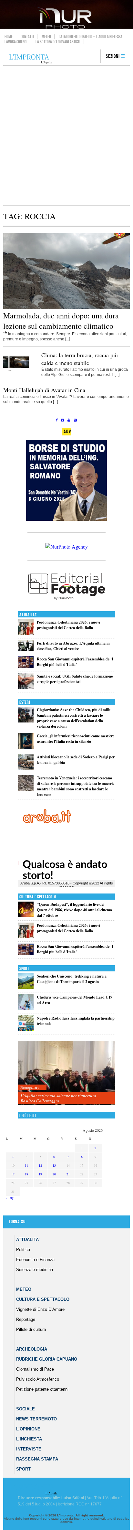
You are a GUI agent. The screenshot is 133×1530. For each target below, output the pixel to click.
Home (9, 36)
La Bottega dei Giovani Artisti (58, 41)
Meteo (46, 36)
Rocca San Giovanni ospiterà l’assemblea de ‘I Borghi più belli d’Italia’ (75, 661)
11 (26, 1165)
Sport (24, 968)
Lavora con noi (16, 41)
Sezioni (113, 56)
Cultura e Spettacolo (37, 897)
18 (26, 1174)
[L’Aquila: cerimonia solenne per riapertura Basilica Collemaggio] (66, 1073)
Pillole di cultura (31, 1329)
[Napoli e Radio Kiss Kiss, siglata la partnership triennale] (26, 1029)
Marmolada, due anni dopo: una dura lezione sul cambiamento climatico (61, 320)
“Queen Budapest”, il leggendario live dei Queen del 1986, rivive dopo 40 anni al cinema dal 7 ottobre (74, 910)
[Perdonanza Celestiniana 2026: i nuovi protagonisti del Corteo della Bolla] (26, 633)
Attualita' (28, 614)
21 (68, 1174)
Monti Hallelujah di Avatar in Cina (44, 390)
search (93, 56)
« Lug (10, 1197)
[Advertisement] (66, 135)
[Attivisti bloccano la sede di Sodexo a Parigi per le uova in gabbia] (26, 768)
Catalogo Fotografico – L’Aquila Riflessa (90, 36)
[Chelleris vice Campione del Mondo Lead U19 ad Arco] (26, 1008)
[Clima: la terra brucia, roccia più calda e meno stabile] (19, 373)
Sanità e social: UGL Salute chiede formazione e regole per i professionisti (75, 678)
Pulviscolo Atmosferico (37, 1379)
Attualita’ (28, 1239)
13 (54, 1165)
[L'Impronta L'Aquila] (30, 59)
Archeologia (31, 1349)
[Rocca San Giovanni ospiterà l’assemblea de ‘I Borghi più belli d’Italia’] (26, 666)
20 (54, 1174)
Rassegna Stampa (37, 1459)
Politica (23, 1249)
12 (40, 1165)
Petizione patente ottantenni (42, 1389)
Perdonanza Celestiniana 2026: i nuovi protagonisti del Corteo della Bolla (68, 624)
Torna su (16, 1222)
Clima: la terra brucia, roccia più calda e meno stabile (79, 359)
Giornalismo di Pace (35, 1369)
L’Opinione (28, 1429)
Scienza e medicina (34, 1269)
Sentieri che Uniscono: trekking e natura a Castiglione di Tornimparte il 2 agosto (72, 978)
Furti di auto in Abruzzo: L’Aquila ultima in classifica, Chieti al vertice (73, 645)
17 (13, 1174)
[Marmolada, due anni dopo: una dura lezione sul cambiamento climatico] (66, 307)
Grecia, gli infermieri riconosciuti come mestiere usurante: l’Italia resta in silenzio (75, 738)
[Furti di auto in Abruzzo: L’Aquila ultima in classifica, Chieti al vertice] (26, 649)
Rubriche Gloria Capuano (46, 1359)
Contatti (27, 36)
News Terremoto (36, 1419)
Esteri (24, 702)
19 (40, 1174)
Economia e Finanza (35, 1259)
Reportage (25, 1319)
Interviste (28, 1449)
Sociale (25, 1409)
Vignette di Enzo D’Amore (40, 1309)
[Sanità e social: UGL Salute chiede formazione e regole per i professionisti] (26, 687)
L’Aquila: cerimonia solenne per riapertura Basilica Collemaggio (58, 1098)
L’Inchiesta (29, 1439)
